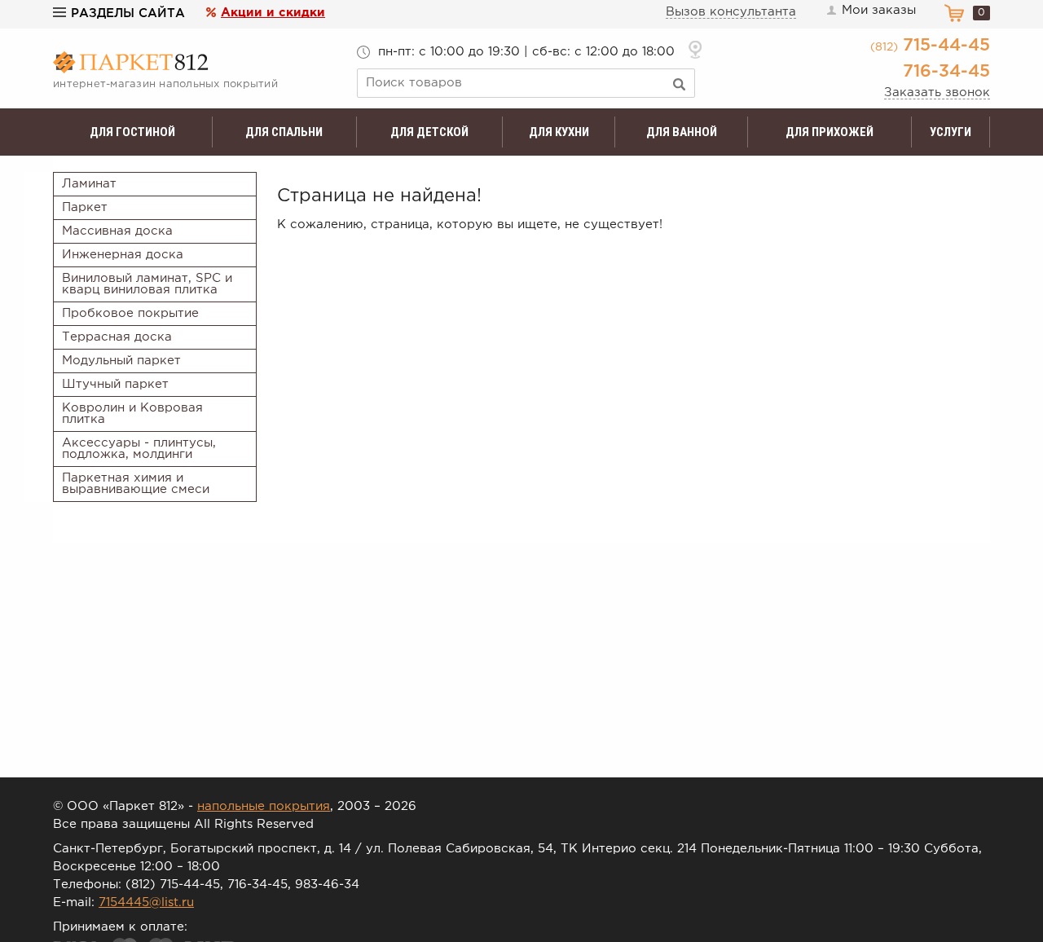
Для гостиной (132, 132)
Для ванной (681, 132)
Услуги (950, 132)
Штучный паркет (115, 384)
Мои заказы (879, 10)
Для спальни (284, 132)
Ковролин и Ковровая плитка (132, 414)
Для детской (429, 132)
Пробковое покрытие (130, 313)
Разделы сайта (128, 13)
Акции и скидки (273, 12)
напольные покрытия (263, 806)
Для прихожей (830, 132)
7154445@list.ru (146, 902)
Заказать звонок (937, 92)
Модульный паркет (121, 360)
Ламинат (89, 183)
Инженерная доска (122, 254)
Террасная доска (117, 337)
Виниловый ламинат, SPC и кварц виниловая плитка (147, 284)
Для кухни (559, 132)
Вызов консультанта (731, 12)
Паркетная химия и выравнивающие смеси (135, 484)
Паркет (85, 207)
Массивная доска (117, 231)
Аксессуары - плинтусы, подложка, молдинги (139, 449)
